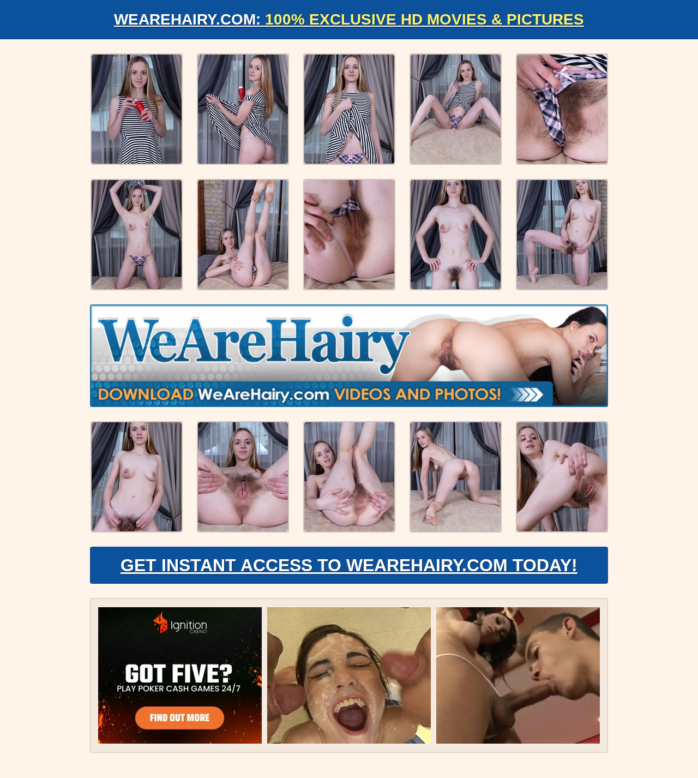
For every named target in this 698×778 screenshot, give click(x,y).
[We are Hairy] (349, 355)
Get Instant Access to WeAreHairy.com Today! (349, 565)
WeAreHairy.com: (349, 19)
